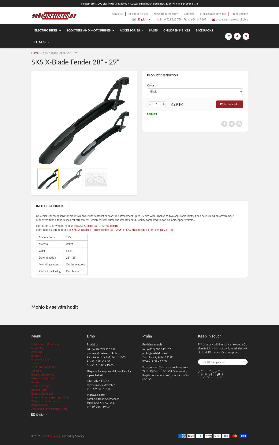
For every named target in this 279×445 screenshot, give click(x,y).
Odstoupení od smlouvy (45, 344)
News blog (37, 348)
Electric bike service (42, 374)
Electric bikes (46, 30)
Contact (36, 355)
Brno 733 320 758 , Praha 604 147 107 (183, 19)
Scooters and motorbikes (89, 30)
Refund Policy (39, 389)
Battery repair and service (46, 401)
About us (117, 13)
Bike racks (204, 30)
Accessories (130, 30)
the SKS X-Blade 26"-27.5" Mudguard (96, 225)
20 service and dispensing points (50, 397)
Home (35, 52)
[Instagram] (210, 374)
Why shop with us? (42, 378)
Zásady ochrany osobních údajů (49, 408)
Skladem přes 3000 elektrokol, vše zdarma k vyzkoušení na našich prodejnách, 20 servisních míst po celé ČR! (139, 3)
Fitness (40, 42)
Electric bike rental (42, 393)
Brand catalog (240, 13)
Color (150, 85)
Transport (36, 363)
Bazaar (35, 382)
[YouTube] (219, 374)
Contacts (189, 13)
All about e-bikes (138, 13)
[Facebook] (202, 374)
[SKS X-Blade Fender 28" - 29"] (84, 120)
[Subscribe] (243, 362)
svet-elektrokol (49, 436)
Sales (153, 30)
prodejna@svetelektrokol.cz (232, 19)
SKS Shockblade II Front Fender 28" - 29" (150, 229)
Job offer (36, 370)
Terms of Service (40, 386)
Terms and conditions (43, 367)
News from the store (166, 13)
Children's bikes (176, 30)
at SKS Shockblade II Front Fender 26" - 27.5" (95, 229)
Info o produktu (50, 206)
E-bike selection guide (213, 13)
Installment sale (40, 359)
